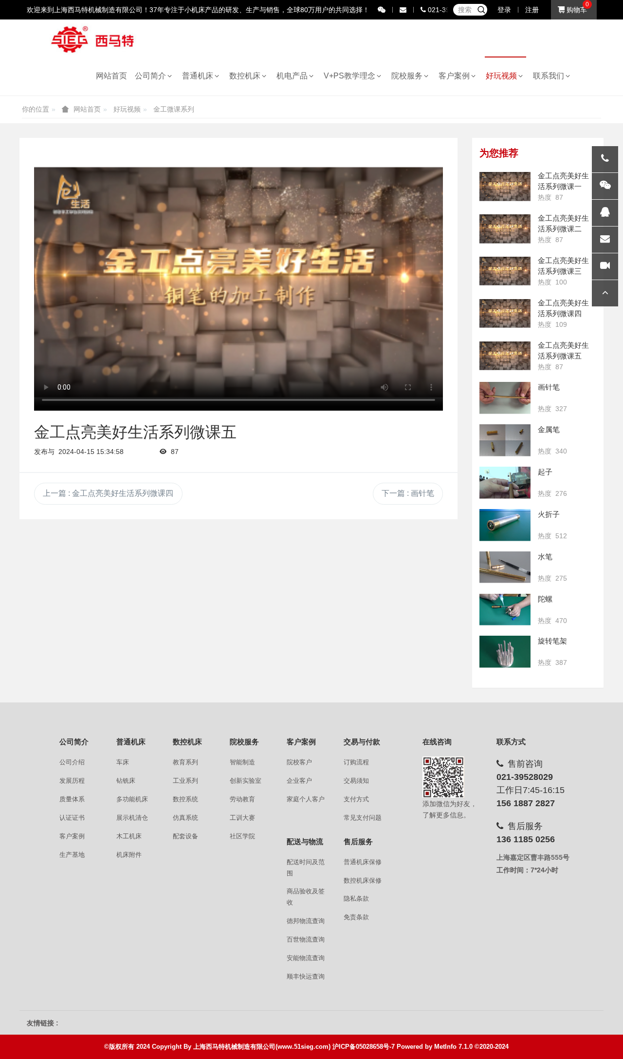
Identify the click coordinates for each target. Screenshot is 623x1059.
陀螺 (545, 599)
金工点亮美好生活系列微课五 (563, 350)
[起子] (505, 483)
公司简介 (152, 76)
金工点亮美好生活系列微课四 (563, 308)
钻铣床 (125, 780)
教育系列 (185, 762)
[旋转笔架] (505, 652)
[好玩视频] (605, 266)
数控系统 (185, 799)
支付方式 (356, 799)
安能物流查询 (306, 958)
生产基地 (72, 854)
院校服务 (408, 76)
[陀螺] (505, 610)
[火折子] (505, 525)
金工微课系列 (173, 109)
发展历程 (72, 780)
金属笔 (549, 429)
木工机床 (129, 836)
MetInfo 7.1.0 (453, 1046)
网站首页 (111, 76)
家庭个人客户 (306, 799)
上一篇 (108, 493)
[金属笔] (505, 440)
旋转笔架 (552, 641)
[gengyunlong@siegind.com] (605, 240)
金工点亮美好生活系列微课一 (563, 180)
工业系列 (185, 780)
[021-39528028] (605, 159)
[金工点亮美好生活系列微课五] (505, 356)
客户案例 (456, 76)
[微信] (605, 186)
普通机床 (199, 76)
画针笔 (549, 387)
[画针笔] (505, 398)
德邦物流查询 (306, 921)
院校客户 (299, 762)
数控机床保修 (363, 880)
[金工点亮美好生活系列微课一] (505, 186)
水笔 (545, 556)
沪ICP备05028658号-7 (363, 1046)
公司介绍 (72, 762)
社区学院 (242, 836)
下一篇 (408, 493)
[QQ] (605, 213)
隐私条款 (356, 898)
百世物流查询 (306, 939)
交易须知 (356, 780)
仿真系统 (185, 817)
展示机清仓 (132, 817)
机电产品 (294, 76)
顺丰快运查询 (306, 976)
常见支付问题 (363, 817)
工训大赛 (242, 817)
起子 (545, 472)
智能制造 (242, 762)
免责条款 (356, 917)
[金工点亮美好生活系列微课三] (505, 271)
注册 (532, 10)
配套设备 (185, 836)
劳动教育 (242, 799)
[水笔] (505, 567)
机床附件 (129, 854)
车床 (122, 762)
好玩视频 (503, 76)
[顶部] (605, 293)
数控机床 (246, 76)
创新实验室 (245, 780)
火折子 (549, 514)
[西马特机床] (93, 39)
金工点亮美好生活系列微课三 (563, 265)
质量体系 (72, 799)
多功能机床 (132, 799)
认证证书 (72, 817)
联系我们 (550, 76)
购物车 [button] (576, 10)
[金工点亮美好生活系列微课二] (505, 229)
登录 (504, 10)
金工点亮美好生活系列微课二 (563, 223)
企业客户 (299, 780)
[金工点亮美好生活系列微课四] (505, 314)
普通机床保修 (363, 862)
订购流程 (356, 762)
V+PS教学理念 (351, 76)
